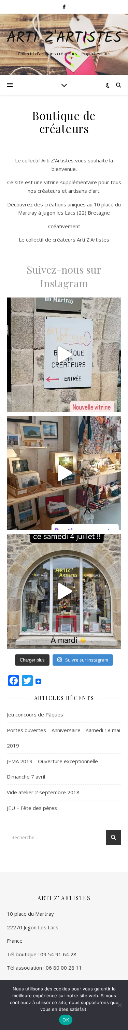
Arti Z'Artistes (64, 38)
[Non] (119, 1005)
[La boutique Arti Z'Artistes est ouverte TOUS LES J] (64, 473)
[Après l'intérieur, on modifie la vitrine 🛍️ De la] (64, 355)
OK (65, 1019)
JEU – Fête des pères (32, 807)
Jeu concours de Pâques (35, 714)
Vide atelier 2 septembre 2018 (43, 792)
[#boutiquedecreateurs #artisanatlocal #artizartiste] (64, 591)
